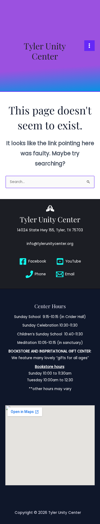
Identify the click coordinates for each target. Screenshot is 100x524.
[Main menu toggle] (89, 45)
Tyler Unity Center (45, 51)
